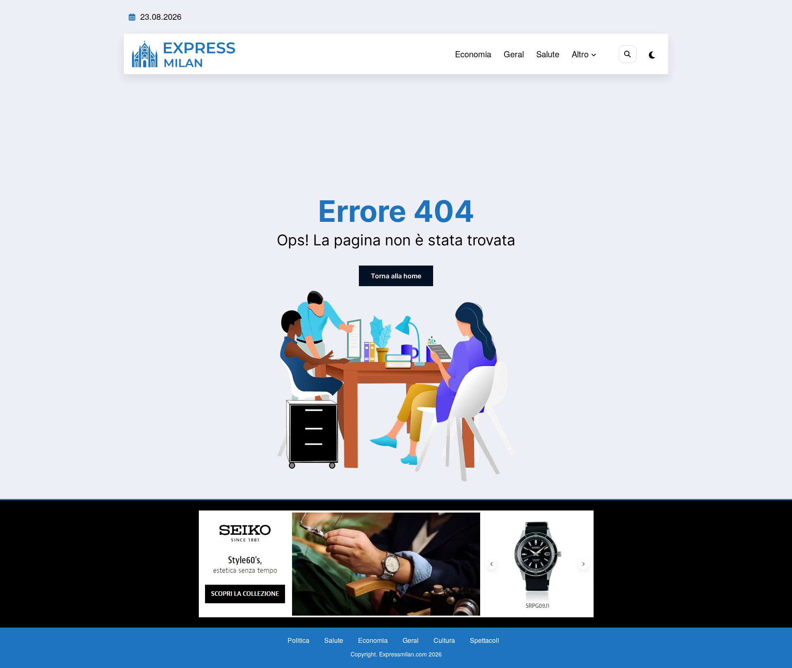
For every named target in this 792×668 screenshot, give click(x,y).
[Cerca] (627, 54)
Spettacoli (484, 640)
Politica (298, 640)
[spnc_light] (652, 55)
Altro (580, 54)
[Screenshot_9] (396, 563)
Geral (514, 54)
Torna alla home (396, 276)
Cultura (444, 640)
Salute (547, 54)
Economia (473, 54)
